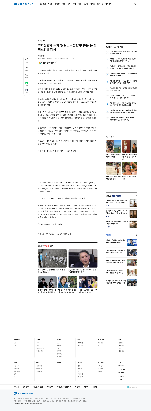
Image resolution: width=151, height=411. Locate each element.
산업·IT (57, 4)
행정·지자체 (17, 371)
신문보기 (121, 380)
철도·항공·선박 (40, 348)
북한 (120, 348)
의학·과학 (59, 356)
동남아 (86, 4)
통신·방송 (59, 345)
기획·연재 (108, 4)
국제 (79, 4)
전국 (15, 377)
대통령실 (121, 343)
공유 (27, 62)
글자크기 (27, 70)
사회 (74, 4)
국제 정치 (39, 368)
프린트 (26, 77)
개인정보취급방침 (38, 387)
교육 (15, 374)
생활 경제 (80, 345)
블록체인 (59, 354)
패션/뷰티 (80, 368)
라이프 (92, 4)
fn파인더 (100, 366)
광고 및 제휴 (26, 387)
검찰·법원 (16, 368)
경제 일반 (80, 343)
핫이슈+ (100, 371)
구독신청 (77, 387)
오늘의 (113, 196)
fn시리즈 (100, 368)
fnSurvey (122, 369)
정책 (37, 343)
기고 (99, 345)
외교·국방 (121, 351)
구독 (27, 85)
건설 (37, 345)
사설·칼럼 (100, 343)
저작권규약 (50, 387)
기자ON (121, 376)
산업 (58, 343)
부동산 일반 (39, 351)
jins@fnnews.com (46, 224)
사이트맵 (94, 387)
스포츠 (79, 371)
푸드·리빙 (80, 374)
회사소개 (16, 387)
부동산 (50, 4)
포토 (120, 362)
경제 (63, 4)
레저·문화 (80, 377)
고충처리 (86, 387)
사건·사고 (16, 366)
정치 (69, 4)
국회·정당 (121, 345)
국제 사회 (39, 371)
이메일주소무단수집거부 (64, 387)
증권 (15, 345)
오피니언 (100, 4)
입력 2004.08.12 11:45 (53, 58)
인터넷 (59, 351)
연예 (78, 366)
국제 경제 (39, 366)
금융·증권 (43, 4)
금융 (15, 343)
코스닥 (44, 41)
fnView (121, 366)
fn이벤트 (121, 373)
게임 (58, 348)
